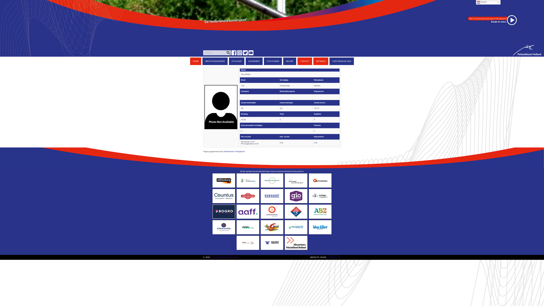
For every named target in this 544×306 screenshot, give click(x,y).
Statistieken (273, 61)
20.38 (243, 120)
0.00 (315, 143)
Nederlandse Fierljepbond (234, 152)
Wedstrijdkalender (215, 61)
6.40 (257, 144)
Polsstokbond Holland (224, 257)
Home (195, 61)
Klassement (254, 61)
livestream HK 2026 (341, 61)
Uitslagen (237, 61)
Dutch (483, 2)
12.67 (252, 142)
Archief (289, 61)
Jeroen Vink (334, 257)
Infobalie (320, 61)
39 (242, 108)
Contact (304, 61)
